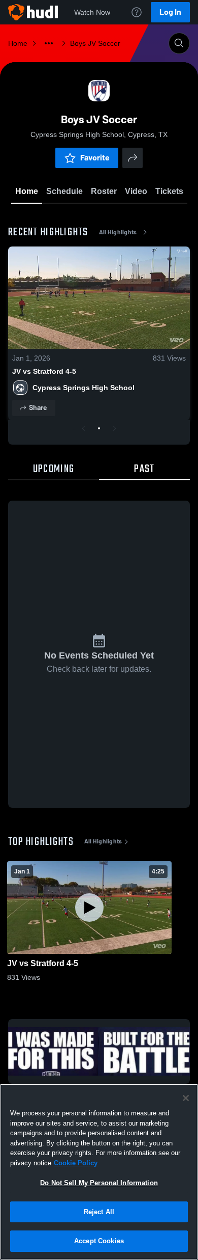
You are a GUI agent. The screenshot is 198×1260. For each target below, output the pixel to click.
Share (38, 408)
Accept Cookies (99, 1241)
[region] (99, 1172)
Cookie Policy (75, 1163)
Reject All (99, 1212)
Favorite (95, 158)
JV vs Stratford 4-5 (44, 371)
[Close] (186, 1098)
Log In (170, 12)
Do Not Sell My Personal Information (99, 1183)
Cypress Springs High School (83, 388)
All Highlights (118, 232)
